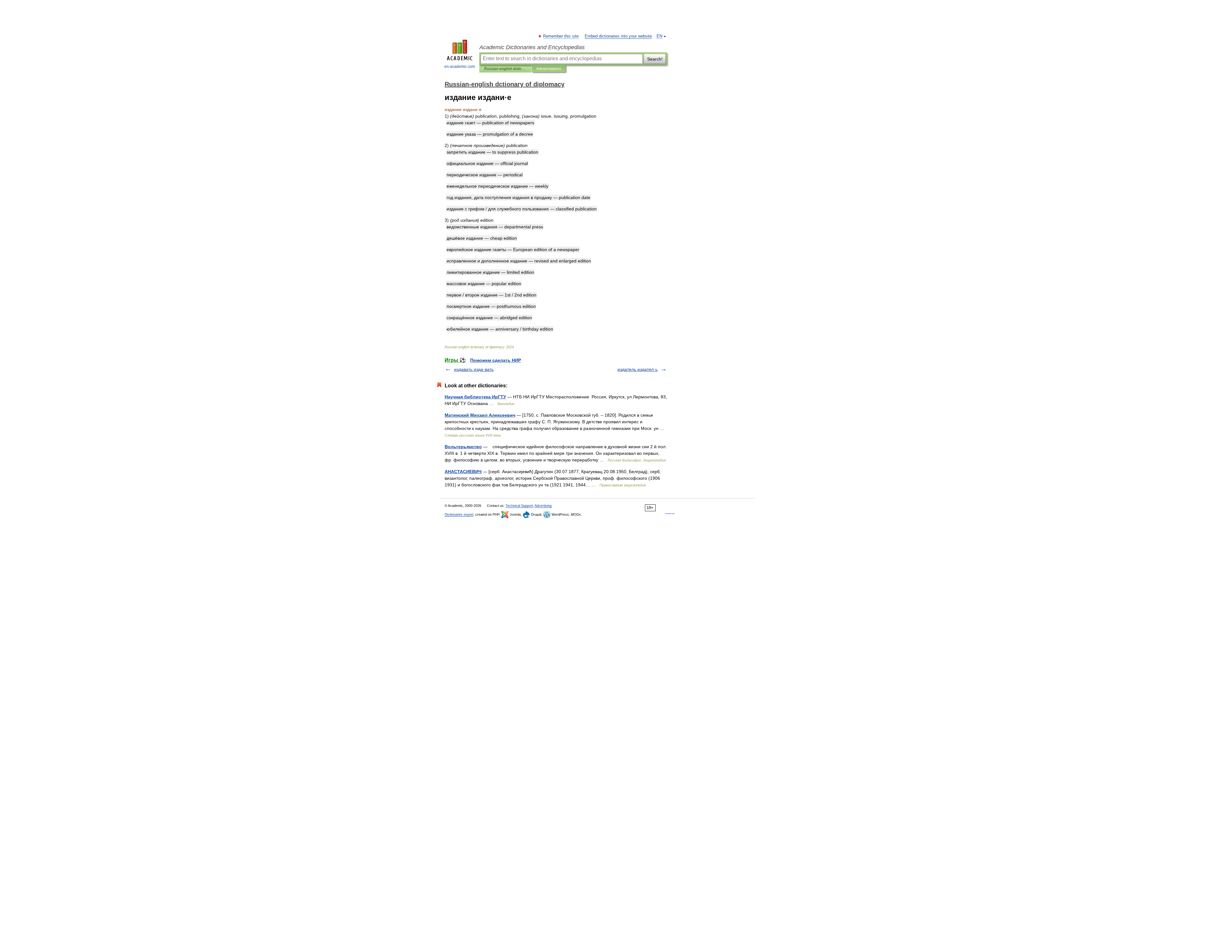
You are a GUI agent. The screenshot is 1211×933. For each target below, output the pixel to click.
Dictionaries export (459, 514)
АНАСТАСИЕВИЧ (463, 471)
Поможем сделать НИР (495, 360)
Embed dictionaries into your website (618, 36)
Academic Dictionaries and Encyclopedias (532, 47)
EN (659, 36)
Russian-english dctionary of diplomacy (505, 69)
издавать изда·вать (474, 369)
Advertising (543, 506)
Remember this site (561, 36)
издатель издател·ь (637, 369)
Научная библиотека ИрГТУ (475, 396)
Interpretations (548, 69)
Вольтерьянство (463, 446)
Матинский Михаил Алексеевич (480, 415)
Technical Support (519, 506)
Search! (655, 59)
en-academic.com (459, 66)
